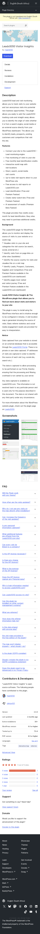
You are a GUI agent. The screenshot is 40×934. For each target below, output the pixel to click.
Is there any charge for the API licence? (10, 561)
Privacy (5, 853)
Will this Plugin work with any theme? (10, 494)
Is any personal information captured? (11, 527)
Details (7, 64)
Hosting (5, 849)
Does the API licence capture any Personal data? (13, 578)
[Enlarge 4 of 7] (35, 422)
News (4, 845)
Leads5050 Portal (19, 347)
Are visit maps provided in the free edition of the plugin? (14, 637)
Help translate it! (24, 18)
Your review (7, 790)
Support (7, 88)
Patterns (24, 853)
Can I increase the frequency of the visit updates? (14, 518)
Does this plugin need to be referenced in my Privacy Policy (15, 669)
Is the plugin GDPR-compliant (14, 653)
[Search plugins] (26, 25)
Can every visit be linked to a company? (11, 546)
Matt (5, 883)
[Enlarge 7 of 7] (35, 474)
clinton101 (11, 703)
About (4, 841)
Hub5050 (9, 50)
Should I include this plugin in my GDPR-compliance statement (15, 661)
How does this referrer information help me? (11, 620)
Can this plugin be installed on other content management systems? (12, 603)
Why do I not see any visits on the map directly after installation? (16, 510)
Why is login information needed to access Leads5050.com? (15, 587)
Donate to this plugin (10, 827)
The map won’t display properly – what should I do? (14, 645)
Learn (4, 860)
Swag (24, 872)
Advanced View (8, 752)
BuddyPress (8, 891)
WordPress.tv (8, 872)
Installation (9, 76)
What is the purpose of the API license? (10, 570)
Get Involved (26, 860)
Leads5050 (9, 409)
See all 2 (35, 741)
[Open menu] (36, 3)
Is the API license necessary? (14, 554)
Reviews (8, 70)
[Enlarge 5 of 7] (35, 448)
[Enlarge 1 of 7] (16, 422)
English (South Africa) (16, 901)
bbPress (6, 887)
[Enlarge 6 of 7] (35, 461)
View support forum (10, 807)
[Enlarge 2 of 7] (16, 444)
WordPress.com (9, 879)
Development (10, 82)
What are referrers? (10, 612)
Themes (24, 845)
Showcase (25, 841)
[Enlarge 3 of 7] (16, 451)
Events (24, 864)
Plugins (24, 849)
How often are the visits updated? (16, 502)
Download (8, 56)
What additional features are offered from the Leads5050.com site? (12, 536)
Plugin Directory (8, 10)
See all (35, 790)
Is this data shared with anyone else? (10, 628)
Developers (6, 868)
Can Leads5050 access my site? (15, 595)
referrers (34, 746)
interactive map (24, 746)
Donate (25, 868)
